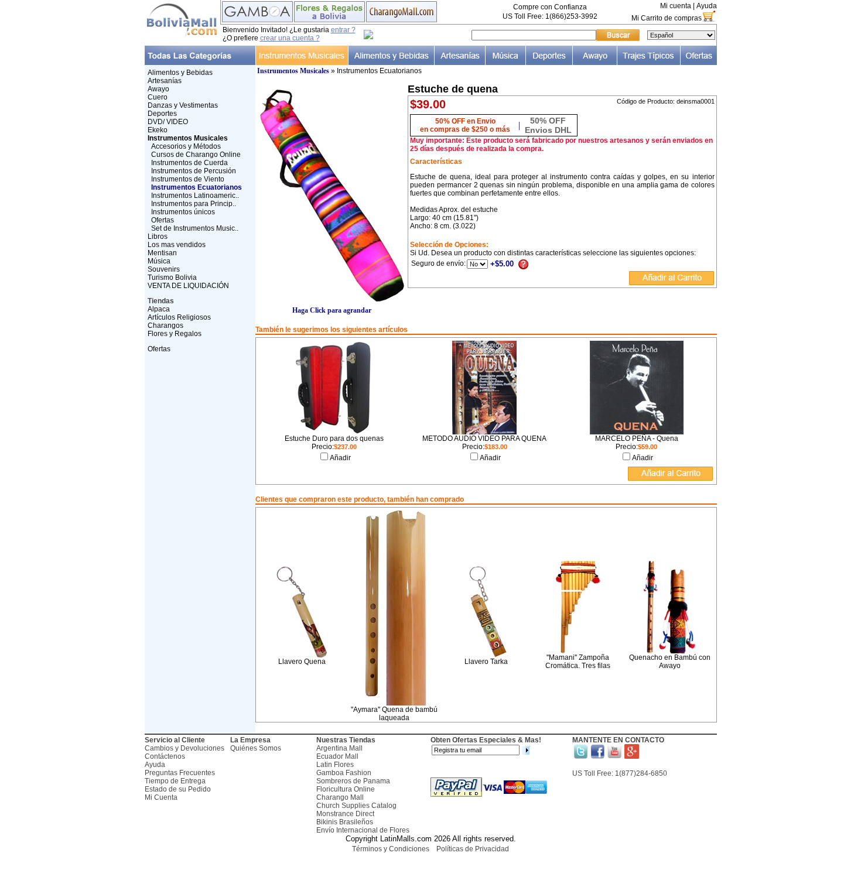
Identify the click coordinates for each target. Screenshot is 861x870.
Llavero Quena (302, 661)
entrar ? (343, 30)
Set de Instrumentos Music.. (194, 228)
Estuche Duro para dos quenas (334, 438)
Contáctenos (165, 756)
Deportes (162, 113)
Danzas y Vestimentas (183, 105)
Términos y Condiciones (390, 849)
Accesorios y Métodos (186, 146)
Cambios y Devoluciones (184, 748)
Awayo (158, 89)
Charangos (165, 325)
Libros (158, 236)
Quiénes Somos (255, 748)
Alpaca (159, 309)
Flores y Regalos (174, 334)
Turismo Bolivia (172, 277)
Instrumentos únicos (183, 212)
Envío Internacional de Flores (362, 830)
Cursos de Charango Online (196, 154)
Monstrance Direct (345, 814)
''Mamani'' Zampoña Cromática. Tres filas (577, 661)
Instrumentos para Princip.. (193, 204)
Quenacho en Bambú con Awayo (669, 661)
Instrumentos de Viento (187, 179)
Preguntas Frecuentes (180, 773)
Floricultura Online (345, 789)
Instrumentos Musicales (293, 71)
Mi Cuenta (161, 797)
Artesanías (165, 81)
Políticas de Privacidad (472, 849)
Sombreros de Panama (353, 781)
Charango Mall (340, 797)
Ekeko (158, 130)
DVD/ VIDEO (168, 122)
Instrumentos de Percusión (193, 171)
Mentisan (162, 253)
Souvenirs (164, 269)
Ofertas (162, 220)
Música (159, 261)
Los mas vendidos (177, 245)
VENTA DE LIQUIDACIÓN (188, 286)
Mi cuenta (675, 6)
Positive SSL (430, 864)
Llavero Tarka (486, 661)
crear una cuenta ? (290, 38)
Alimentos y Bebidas (180, 72)
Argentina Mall (339, 748)
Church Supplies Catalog (356, 806)
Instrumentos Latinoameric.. (195, 195)
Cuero (158, 97)
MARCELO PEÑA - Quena (636, 438)
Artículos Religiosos (179, 317)
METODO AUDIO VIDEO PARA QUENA (484, 438)
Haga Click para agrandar (331, 310)
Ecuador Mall (337, 756)
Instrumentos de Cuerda (189, 163)
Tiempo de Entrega (175, 781)
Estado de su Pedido (178, 789)
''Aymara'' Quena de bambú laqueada (394, 713)
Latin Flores (335, 765)
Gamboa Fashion (343, 773)
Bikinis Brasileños (344, 822)
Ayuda (706, 6)
